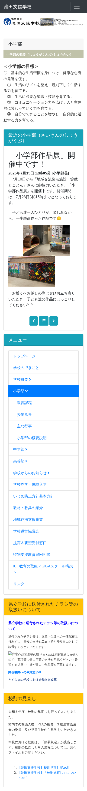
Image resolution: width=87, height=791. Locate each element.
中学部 (19, 449)
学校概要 (21, 379)
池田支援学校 (18, 6)
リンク (18, 584)
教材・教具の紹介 (28, 508)
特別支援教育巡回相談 (31, 555)
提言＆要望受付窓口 (30, 543)
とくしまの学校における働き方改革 (32, 679)
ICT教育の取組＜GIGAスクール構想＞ (43, 569)
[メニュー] (76, 6)
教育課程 (24, 403)
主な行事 (24, 426)
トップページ (24, 356)
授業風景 (24, 414)
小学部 (19, 391)
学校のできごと (26, 368)
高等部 (19, 461)
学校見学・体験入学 (30, 484)
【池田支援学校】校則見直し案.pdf (43, 767)
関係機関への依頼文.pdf (24, 672)
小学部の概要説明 (32, 438)
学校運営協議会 (26, 531)
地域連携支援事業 (28, 519)
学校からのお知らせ (30, 473)
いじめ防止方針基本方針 (33, 496)
